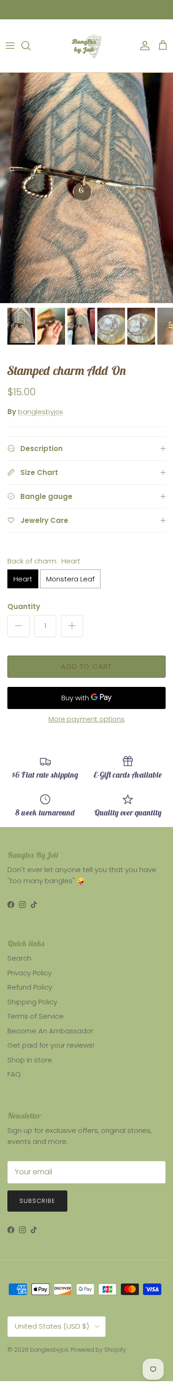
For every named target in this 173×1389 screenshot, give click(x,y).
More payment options (86, 719)
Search (19, 958)
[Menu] (10, 45)
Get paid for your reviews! (50, 1045)
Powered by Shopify (98, 1350)
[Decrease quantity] (18, 626)
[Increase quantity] (72, 626)
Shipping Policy (32, 1002)
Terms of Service (35, 1016)
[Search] (30, 45)
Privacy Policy (29, 973)
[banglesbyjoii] (86, 46)
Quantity (23, 606)
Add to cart (86, 666)
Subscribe (37, 1200)
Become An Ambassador (50, 1031)
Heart (22, 579)
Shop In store (29, 1060)
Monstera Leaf (70, 579)
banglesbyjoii (40, 411)
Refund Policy (29, 987)
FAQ (14, 1074)
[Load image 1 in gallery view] (86, 188)
